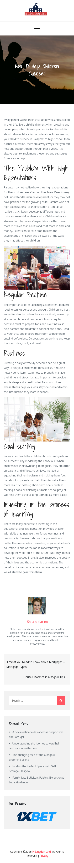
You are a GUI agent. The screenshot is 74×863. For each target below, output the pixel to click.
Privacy (44, 855)
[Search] (61, 700)
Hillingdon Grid (41, 851)
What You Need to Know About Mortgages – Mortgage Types (35, 664)
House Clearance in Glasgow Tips (44, 677)
